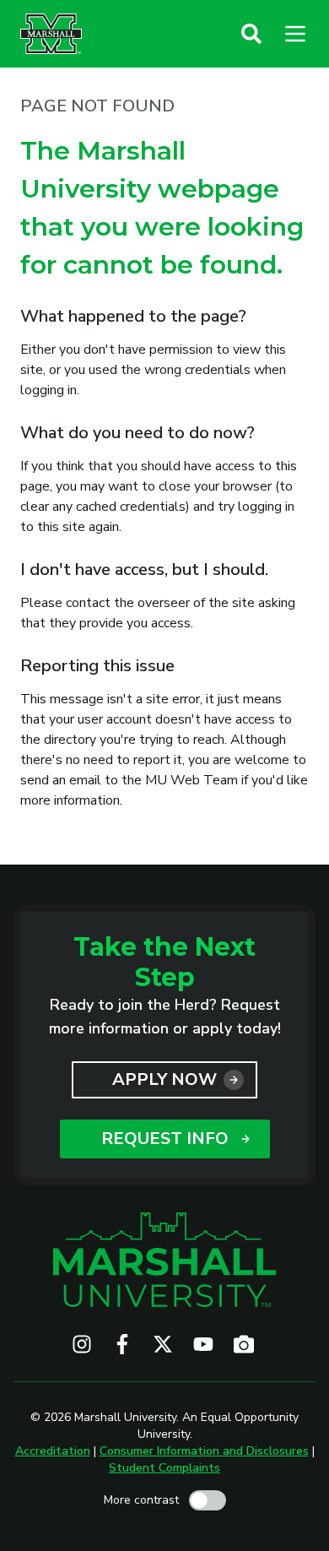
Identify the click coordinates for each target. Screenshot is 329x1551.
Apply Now (164, 1079)
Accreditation (52, 1451)
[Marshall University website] (51, 34)
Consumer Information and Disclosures (204, 1451)
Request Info (165, 1138)
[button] (251, 34)
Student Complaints (164, 1468)
